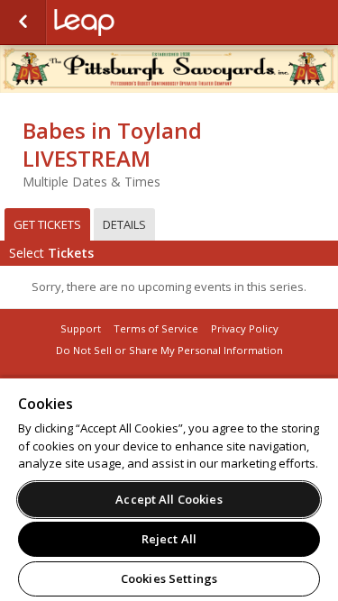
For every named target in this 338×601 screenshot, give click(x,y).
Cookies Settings (169, 578)
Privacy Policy (245, 328)
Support (80, 328)
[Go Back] (23, 22)
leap (144, 22)
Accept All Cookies (168, 499)
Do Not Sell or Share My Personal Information (169, 350)
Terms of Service (156, 328)
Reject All (169, 539)
